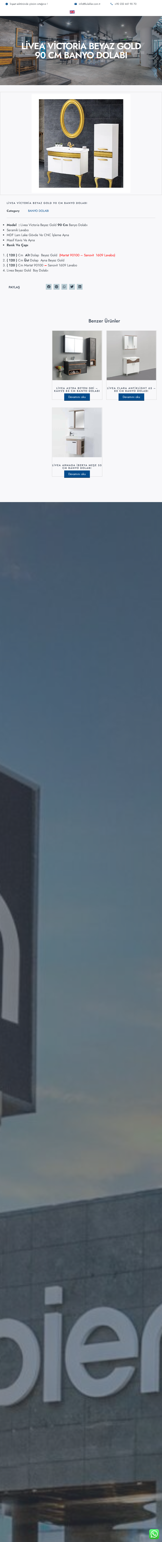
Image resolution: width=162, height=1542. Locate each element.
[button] (49, 287)
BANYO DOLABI (38, 211)
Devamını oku (77, 397)
